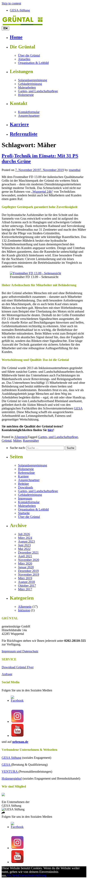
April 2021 (25, 556)
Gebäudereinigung (30, 84)
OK (9, 875)
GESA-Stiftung (20, 10)
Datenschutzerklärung (32, 875)
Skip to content (11, 3)
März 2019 (25, 578)
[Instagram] (17, 721)
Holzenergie (26, 95)
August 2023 (26, 541)
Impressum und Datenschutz (20, 651)
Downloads (25, 487)
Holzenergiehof (12, 778)
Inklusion (24, 610)
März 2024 (25, 538)
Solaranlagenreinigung (32, 80)
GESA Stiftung (11, 757)
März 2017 (25, 589)
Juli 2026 (24, 534)
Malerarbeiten (27, 87)
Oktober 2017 (27, 585)
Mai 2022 (24, 549)
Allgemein (21, 437)
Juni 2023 (24, 545)
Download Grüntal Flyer (18, 667)
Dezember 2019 (28, 571)
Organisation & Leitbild (33, 63)
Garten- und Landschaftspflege (38, 91)
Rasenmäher (31, 440)
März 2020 (25, 563)
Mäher (17, 440)
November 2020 (28, 560)
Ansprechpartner (28, 115)
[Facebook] (17, 700)
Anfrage (7, 674)
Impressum (25, 498)
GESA (78, 408)
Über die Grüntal (29, 55)
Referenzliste (23, 134)
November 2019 (28, 574)
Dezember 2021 (28, 552)
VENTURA (10, 771)
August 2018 (26, 582)
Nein (15, 875)
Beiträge (23, 483)
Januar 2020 (26, 567)
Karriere (19, 124)
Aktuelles (24, 59)
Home (16, 37)
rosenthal (74, 170)
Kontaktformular (28, 112)
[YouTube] (17, 735)
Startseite (24, 513)
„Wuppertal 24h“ (42, 191)
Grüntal (6, 440)
